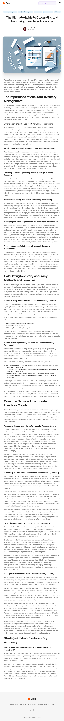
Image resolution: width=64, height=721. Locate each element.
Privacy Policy (32, 704)
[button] (59, 3)
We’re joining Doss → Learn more (47, 3)
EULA (52, 704)
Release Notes (14, 704)
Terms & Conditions (43, 704)
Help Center (23, 704)
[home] (7, 3)
